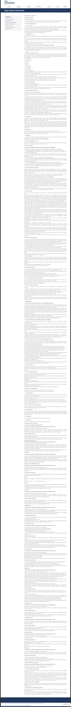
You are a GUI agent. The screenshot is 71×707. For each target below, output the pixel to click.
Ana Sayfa (42, 10)
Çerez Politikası (28, 705)
